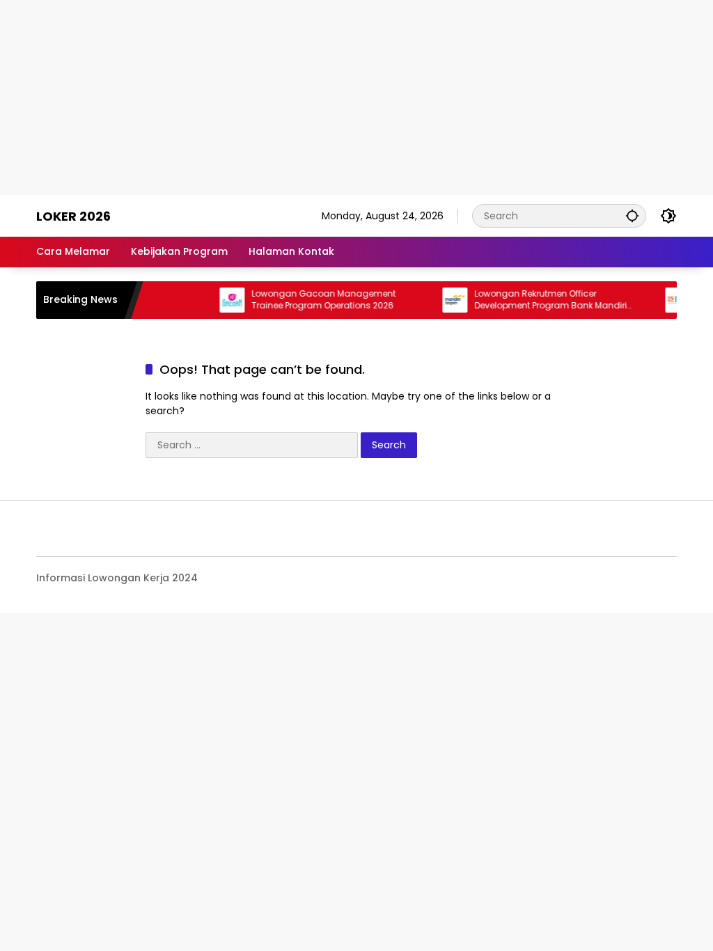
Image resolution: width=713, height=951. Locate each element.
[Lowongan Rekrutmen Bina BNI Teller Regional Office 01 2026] (667, 300)
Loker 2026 (73, 216)
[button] (632, 215)
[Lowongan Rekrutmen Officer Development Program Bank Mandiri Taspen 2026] (444, 300)
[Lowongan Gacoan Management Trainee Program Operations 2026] (222, 300)
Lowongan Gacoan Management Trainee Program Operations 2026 (314, 299)
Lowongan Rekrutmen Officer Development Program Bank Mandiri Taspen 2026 (540, 300)
